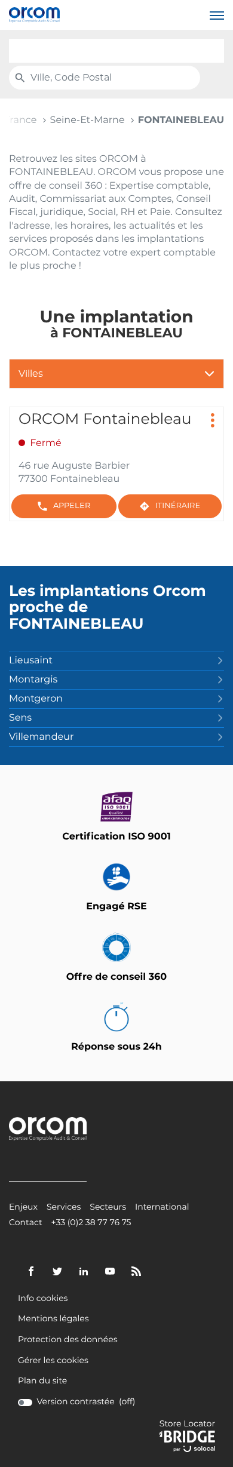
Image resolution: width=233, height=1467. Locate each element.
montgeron (36, 699)
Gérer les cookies (53, 1361)
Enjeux (23, 1207)
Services (64, 1207)
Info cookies (43, 1298)
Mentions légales (53, 1319)
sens (20, 718)
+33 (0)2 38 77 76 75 (91, 1223)
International (162, 1207)
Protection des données (68, 1340)
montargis (33, 680)
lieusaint (31, 661)
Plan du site (42, 1381)
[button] (217, 15)
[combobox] (116, 51)
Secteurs (108, 1207)
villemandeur (41, 737)
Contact (25, 1223)
